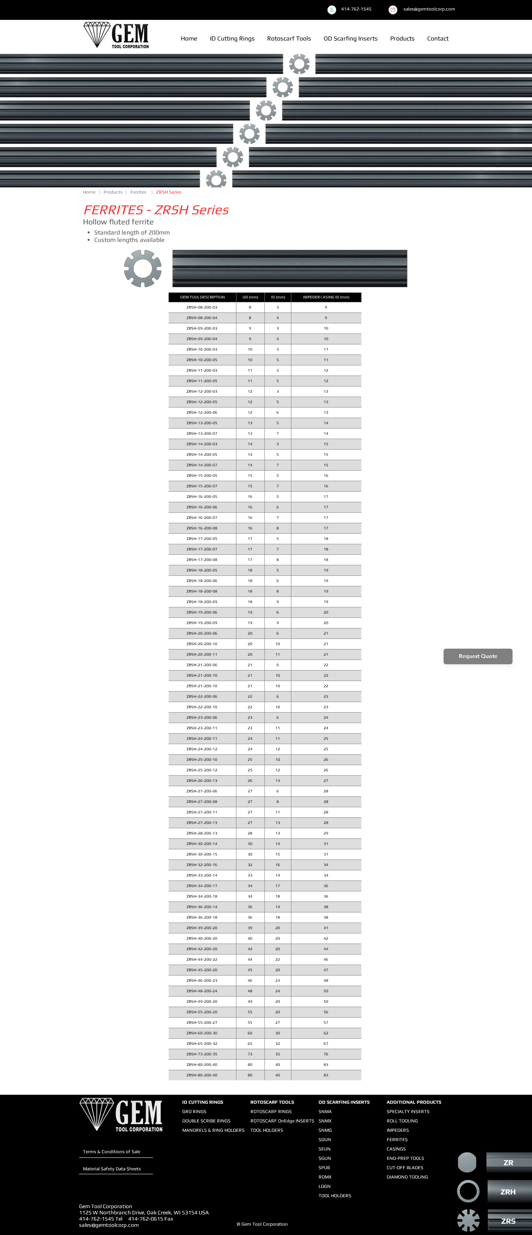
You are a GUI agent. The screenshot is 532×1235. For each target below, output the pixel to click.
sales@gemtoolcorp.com (109, 1225)
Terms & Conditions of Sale (111, 1151)
